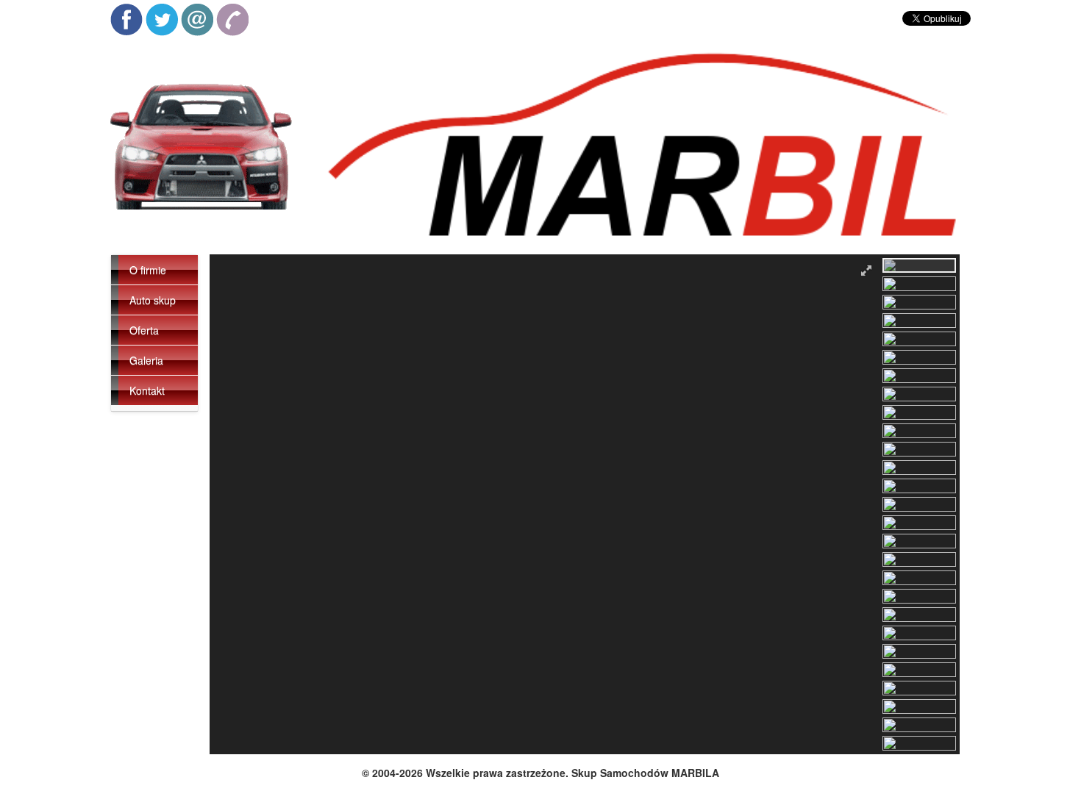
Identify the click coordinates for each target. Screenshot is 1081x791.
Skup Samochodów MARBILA (645, 772)
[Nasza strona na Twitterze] (162, 20)
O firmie (147, 269)
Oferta (144, 330)
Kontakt (147, 390)
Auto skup (152, 300)
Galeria (146, 360)
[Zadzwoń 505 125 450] (232, 20)
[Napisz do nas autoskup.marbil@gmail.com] (197, 20)
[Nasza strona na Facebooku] (126, 20)
